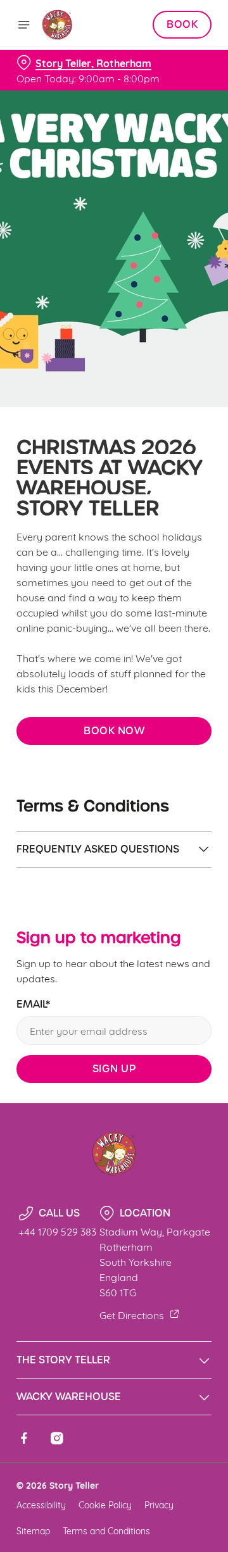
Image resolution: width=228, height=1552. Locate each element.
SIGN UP (114, 1068)
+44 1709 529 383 (57, 1230)
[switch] (195, 794)
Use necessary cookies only (114, 1004)
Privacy (159, 1504)
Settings (170, 923)
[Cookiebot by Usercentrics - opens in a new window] (160, 536)
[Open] (24, 24)
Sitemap (33, 1530)
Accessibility (41, 1504)
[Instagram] (57, 1438)
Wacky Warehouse (68, 1396)
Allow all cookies (114, 963)
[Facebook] (24, 1438)
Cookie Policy (105, 1504)
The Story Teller (63, 1360)
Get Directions (131, 1314)
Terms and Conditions (106, 1530)
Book (182, 25)
